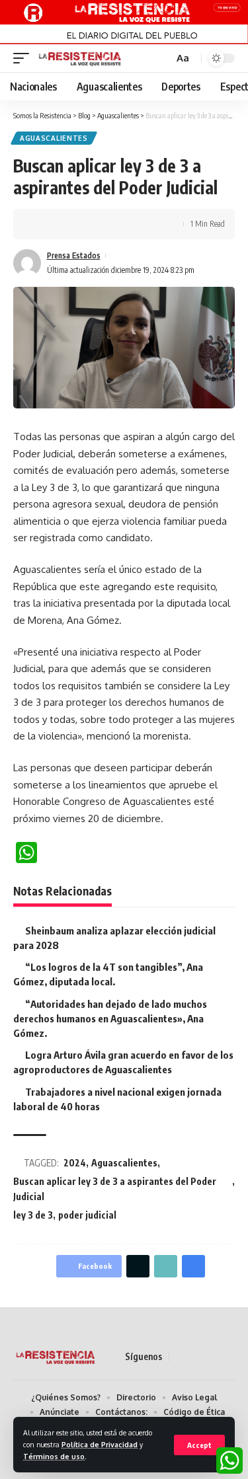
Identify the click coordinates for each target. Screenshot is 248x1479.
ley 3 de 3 (33, 1215)
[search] (162, 58)
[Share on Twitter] (63, 224)
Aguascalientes (54, 138)
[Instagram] (227, 1356)
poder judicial (87, 1215)
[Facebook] (180, 1356)
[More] (125, 224)
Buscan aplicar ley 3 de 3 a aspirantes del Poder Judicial (114, 1189)
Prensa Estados (74, 255)
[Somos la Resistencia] (80, 58)
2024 (74, 1162)
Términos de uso (54, 1456)
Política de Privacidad (100, 1444)
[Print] (104, 224)
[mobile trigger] (24, 58)
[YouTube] (211, 1356)
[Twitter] (195, 1356)
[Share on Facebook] (43, 224)
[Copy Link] (84, 224)
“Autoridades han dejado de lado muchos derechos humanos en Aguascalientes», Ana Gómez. (110, 1018)
